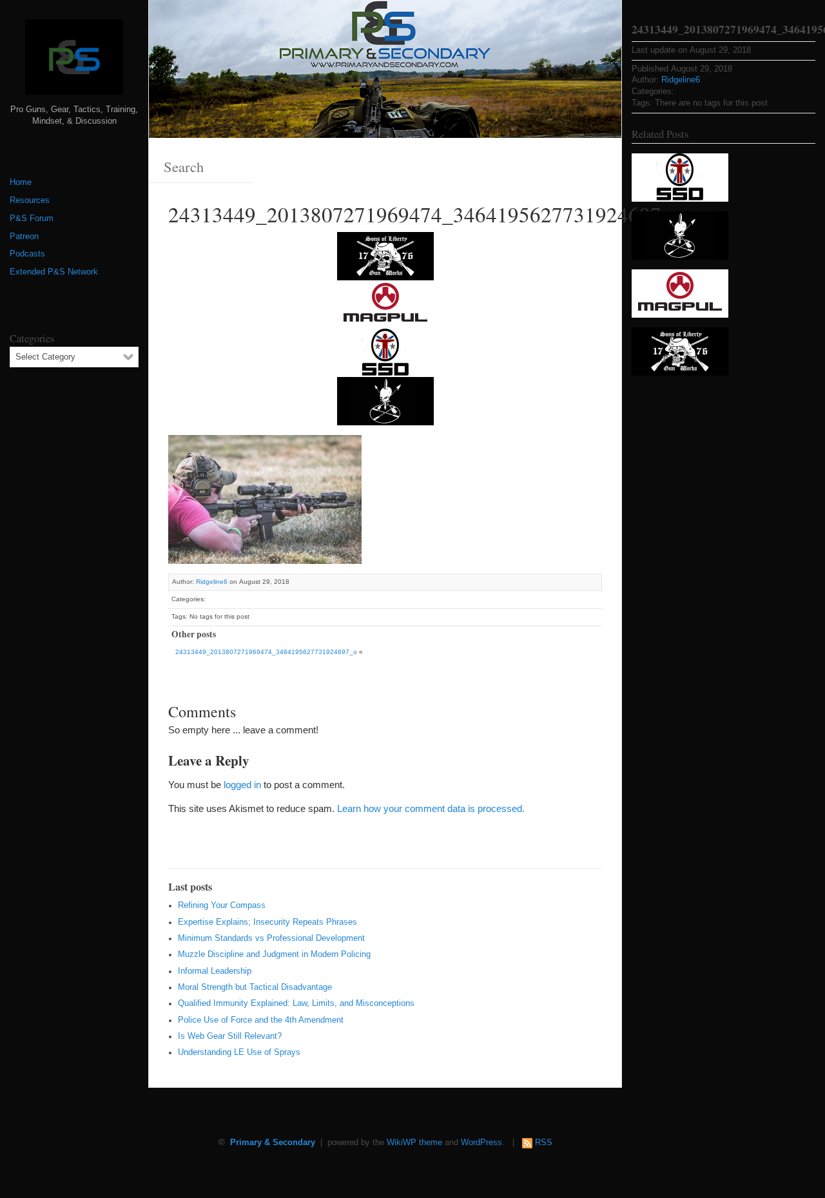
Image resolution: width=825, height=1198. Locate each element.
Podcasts (27, 253)
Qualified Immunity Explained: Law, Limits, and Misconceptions (296, 1003)
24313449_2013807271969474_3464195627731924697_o (266, 651)
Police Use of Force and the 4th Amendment (261, 1020)
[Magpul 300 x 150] (385, 303)
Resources (30, 200)
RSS (543, 1142)
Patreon (24, 236)
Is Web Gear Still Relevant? (230, 1036)
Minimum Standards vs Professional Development (271, 938)
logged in (242, 784)
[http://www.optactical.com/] (385, 400)
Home (21, 182)
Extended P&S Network (54, 271)
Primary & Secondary (272, 1142)
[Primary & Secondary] (74, 61)
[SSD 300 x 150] (385, 352)
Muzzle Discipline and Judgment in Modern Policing (274, 954)
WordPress (481, 1142)
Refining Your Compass (222, 905)
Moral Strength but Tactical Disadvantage (255, 987)
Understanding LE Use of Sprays (239, 1052)
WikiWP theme (414, 1142)
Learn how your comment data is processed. (431, 808)
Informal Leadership (214, 971)
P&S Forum (31, 218)
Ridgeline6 (212, 581)
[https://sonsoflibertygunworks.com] (385, 255)
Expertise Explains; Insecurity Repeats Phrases (267, 922)
